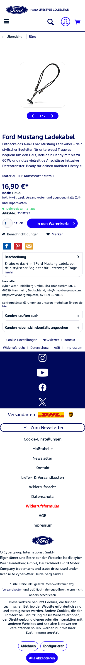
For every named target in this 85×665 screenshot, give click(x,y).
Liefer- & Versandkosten (42, 477)
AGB (57, 348)
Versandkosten (12, 589)
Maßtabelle (42, 448)
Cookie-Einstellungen (21, 340)
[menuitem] (7, 21)
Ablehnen (28, 646)
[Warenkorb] (77, 22)
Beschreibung (15, 257)
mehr (9, 272)
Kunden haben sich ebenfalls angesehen (36, 327)
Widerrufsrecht (14, 348)
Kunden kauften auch (21, 315)
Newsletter (51, 340)
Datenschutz (39, 348)
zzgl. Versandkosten (32, 197)
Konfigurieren (53, 646)
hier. (5, 306)
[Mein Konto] (63, 22)
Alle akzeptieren (42, 658)
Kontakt (69, 340)
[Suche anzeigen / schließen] (49, 22)
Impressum (74, 348)
